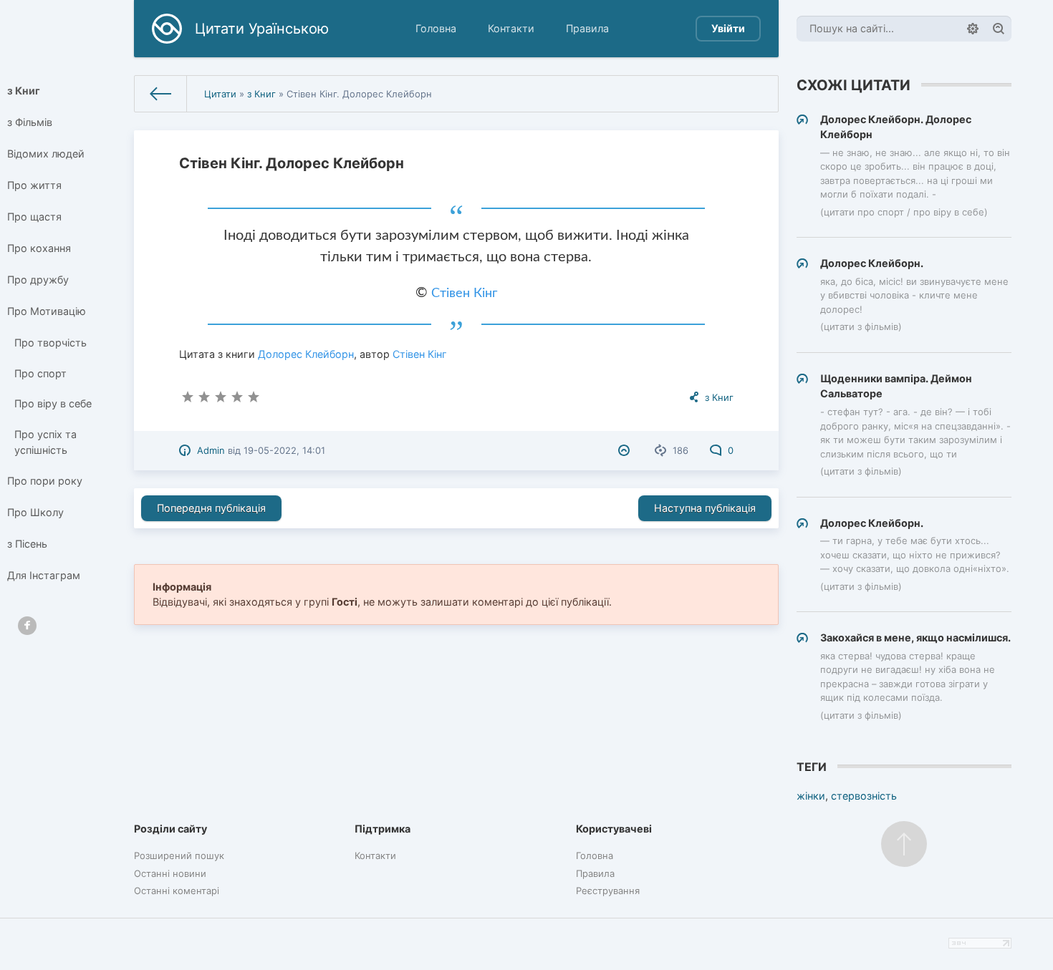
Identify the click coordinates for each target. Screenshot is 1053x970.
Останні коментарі (176, 890)
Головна (435, 28)
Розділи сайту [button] (170, 829)
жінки (811, 796)
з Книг (23, 90)
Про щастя (34, 216)
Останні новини (170, 873)
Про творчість (50, 342)
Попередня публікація (211, 508)
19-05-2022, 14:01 (284, 450)
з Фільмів (29, 122)
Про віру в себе (53, 403)
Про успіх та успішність (45, 442)
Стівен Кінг (464, 293)
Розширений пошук (179, 855)
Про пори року (44, 481)
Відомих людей (46, 153)
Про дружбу (38, 279)
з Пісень (27, 544)
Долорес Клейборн (306, 354)
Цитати (220, 94)
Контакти (511, 28)
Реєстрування (608, 890)
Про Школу (35, 512)
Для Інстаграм (43, 575)
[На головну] (161, 94)
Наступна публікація (705, 508)
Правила (587, 28)
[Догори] (904, 844)
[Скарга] (625, 450)
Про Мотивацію (46, 311)
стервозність (864, 796)
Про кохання (39, 248)
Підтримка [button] (382, 829)
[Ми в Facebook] (27, 625)
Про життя (34, 185)
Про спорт (40, 373)
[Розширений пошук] (973, 29)
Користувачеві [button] (614, 829)
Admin (211, 450)
